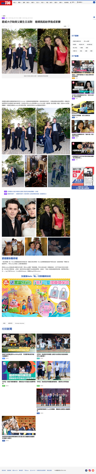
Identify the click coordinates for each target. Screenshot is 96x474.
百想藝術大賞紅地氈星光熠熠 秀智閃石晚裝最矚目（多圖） (23, 191)
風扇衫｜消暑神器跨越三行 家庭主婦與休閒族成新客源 (83, 75)
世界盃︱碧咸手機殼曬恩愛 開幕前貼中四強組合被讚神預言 (18, 382)
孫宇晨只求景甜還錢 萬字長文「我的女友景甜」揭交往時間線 (83, 95)
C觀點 (81, 47)
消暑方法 (75, 51)
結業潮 (74, 44)
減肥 (86, 51)
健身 (81, 51)
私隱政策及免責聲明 (41, 470)
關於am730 (15, 470)
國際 (38, 358)
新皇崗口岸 (81, 44)
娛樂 (3, 18)
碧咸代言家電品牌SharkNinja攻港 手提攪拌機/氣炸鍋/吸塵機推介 (18, 355)
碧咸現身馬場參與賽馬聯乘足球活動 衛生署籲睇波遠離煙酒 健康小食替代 (18, 437)
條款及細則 (49, 470)
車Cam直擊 (86, 41)
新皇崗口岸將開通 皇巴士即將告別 (81, 115)
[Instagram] (89, 470)
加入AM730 (32, 470)
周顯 (91, 51)
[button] (73, 2)
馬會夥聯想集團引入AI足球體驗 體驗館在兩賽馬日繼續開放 (53, 410)
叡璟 (87, 47)
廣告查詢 (4, 470)
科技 (4, 358)
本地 (38, 413)
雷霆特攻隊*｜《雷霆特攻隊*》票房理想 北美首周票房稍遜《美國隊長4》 (27, 194)
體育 (4, 385)
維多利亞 (10, 323)
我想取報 (9, 470)
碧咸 (4, 323)
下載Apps (26, 470)
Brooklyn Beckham (20, 323)
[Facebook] (86, 470)
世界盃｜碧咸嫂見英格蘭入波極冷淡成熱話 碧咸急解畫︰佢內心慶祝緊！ (53, 355)
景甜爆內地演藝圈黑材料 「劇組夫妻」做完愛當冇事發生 (83, 135)
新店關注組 (89, 44)
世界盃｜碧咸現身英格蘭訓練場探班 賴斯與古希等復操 (53, 381)
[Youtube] (93, 470)
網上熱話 (75, 47)
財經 (73, 78)
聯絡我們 (21, 470)
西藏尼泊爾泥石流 (77, 41)
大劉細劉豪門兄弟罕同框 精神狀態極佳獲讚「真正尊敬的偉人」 (83, 157)
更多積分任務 (55, 464)
